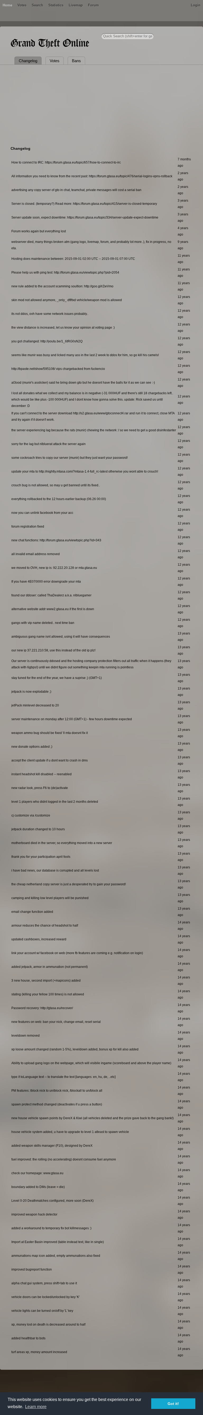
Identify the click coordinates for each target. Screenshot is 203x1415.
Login (195, 5)
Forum (93, 5)
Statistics (55, 5)
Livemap (76, 5)
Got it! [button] (173, 1404)
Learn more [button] (36, 1406)
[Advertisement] (101, 104)
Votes (21, 5)
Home (7, 5)
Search (37, 5)
